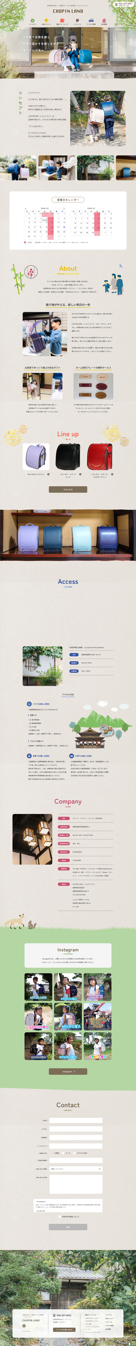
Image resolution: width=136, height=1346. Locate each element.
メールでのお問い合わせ (64, 1330)
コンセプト (32, 24)
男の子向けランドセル (92, 1318)
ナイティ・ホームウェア (92, 1327)
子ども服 (88, 1324)
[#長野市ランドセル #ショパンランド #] (97, 987)
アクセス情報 (91, 24)
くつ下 (88, 1329)
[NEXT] (64, 208)
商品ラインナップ (62, 24)
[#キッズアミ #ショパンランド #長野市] (97, 1046)
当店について (46, 24)
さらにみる (68, 489)
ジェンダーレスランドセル (93, 1332)
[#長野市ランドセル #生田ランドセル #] (68, 1016)
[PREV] (26, 208)
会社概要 (104, 24)
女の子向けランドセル (92, 1321)
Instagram (67, 1071)
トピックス (77, 24)
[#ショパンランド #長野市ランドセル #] (38, 987)
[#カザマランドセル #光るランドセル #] (38, 1046)
